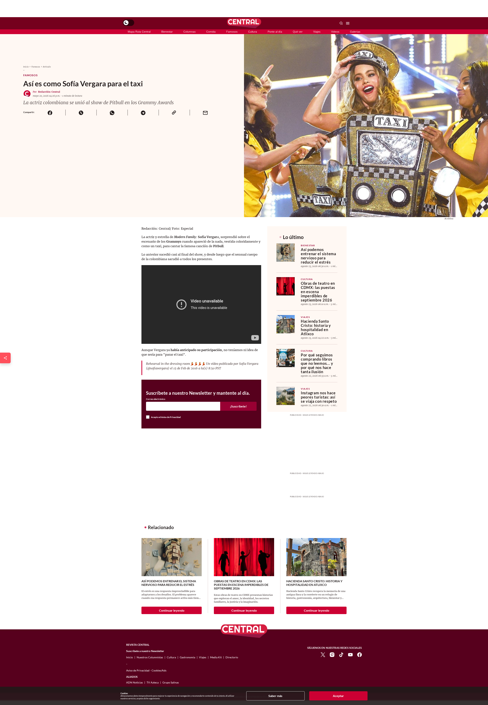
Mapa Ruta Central (139, 31)
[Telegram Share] (143, 112)
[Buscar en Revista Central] (341, 23)
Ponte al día (275, 31)
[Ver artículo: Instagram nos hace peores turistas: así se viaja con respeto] (285, 396)
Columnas (189, 31)
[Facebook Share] (50, 112)
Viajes (316, 31)
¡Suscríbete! (238, 406)
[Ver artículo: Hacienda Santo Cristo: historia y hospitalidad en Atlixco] (285, 324)
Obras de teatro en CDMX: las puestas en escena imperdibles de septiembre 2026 (318, 291)
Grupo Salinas (170, 682)
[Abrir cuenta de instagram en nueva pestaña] (332, 654)
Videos (335, 31)
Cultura (252, 31)
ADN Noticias (134, 682)
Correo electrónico (155, 399)
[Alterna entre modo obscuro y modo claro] (128, 22)
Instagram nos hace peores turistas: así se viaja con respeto (319, 397)
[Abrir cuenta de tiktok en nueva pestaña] (341, 654)
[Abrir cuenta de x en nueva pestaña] (323, 654)
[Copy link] (174, 112)
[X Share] (80, 112)
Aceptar (338, 696)
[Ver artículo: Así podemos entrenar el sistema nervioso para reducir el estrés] (285, 252)
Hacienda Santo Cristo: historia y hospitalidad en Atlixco (316, 327)
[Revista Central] (244, 23)
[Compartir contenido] (5, 358)
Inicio (26, 66)
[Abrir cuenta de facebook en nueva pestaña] (359, 654)
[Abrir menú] (347, 23)
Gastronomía (187, 657)
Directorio (232, 657)
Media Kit (216, 657)
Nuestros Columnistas (150, 657)
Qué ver (298, 31)
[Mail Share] (205, 112)
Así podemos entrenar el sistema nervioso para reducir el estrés (318, 255)
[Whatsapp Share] (112, 112)
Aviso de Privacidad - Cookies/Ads (146, 670)
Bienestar (167, 31)
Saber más (275, 696)
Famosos (232, 31)
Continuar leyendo (171, 610)
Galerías (355, 31)
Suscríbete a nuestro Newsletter (145, 651)
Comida (211, 31)
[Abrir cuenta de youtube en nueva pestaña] (350, 654)
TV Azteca (153, 682)
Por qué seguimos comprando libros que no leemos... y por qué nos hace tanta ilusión (317, 363)
